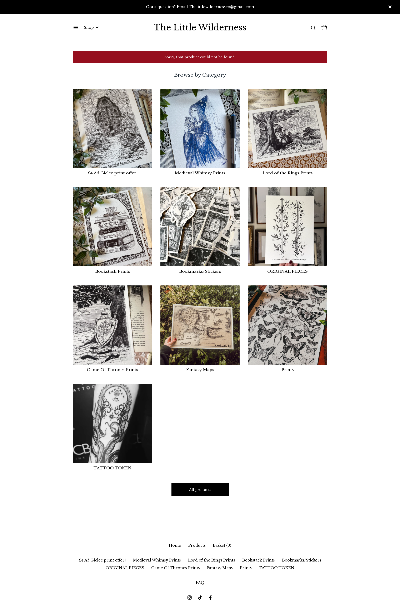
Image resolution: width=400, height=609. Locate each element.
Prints (246, 568)
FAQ (200, 582)
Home (175, 545)
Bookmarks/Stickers (301, 560)
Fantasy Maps (220, 568)
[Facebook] (210, 597)
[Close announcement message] (390, 7)
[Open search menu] (313, 27)
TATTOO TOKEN (276, 568)
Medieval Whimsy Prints (157, 560)
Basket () (222, 545)
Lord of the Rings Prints (211, 560)
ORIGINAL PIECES (125, 568)
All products (200, 490)
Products (197, 545)
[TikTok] (200, 597)
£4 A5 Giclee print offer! (102, 560)
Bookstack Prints (258, 560)
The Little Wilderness (200, 27)
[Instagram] (189, 597)
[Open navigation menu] (76, 27)
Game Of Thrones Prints (175, 568)
